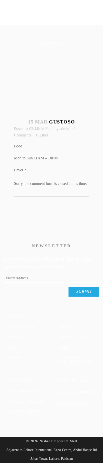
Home (16, 316)
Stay (64, 316)
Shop (15, 337)
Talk (64, 326)
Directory (72, 337)
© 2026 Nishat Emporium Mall (51, 441)
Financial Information (75, 359)
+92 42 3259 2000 (72, 380)
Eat (13, 347)
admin (64, 128)
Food (49, 128)
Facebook (21, 380)
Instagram (23, 391)
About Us (21, 326)
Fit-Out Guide (26, 401)
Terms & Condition (77, 392)
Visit (65, 347)
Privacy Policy (73, 403)
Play (15, 357)
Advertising (25, 411)
